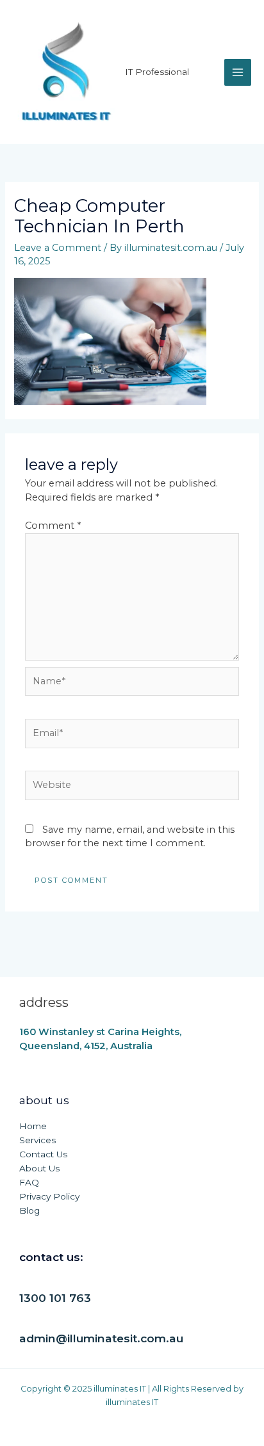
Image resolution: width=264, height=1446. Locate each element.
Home (33, 1126)
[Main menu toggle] (237, 72)
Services (37, 1140)
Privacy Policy (49, 1196)
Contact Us (43, 1154)
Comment (53, 525)
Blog (29, 1210)
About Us (39, 1168)
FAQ (29, 1182)
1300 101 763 (55, 1298)
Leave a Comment (57, 247)
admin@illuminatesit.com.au (101, 1338)
